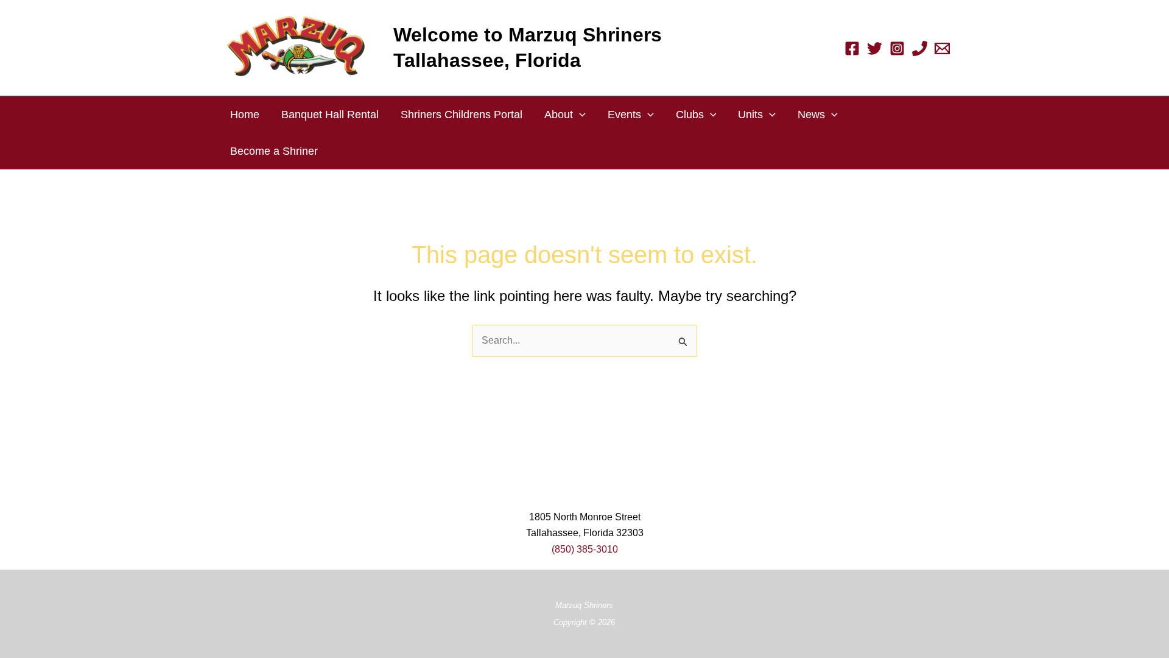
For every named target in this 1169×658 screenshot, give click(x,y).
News (811, 114)
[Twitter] (874, 48)
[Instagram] (897, 48)
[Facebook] (852, 48)
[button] (579, 114)
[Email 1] (942, 48)
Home (244, 114)
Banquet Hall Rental (330, 114)
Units (750, 114)
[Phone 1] (919, 48)
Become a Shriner (274, 151)
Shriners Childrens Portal (461, 114)
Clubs (690, 114)
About (558, 114)
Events (624, 114)
